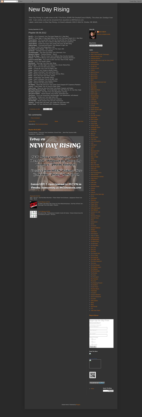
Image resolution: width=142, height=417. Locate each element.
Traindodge (94, 290)
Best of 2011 (94, 74)
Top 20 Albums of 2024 (44, 202)
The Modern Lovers (96, 267)
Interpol (93, 135)
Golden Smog (94, 125)
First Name (93, 330)
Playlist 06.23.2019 (35, 196)
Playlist (93, 190)
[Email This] (44, 109)
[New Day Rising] (95, 368)
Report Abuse (93, 315)
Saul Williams (94, 210)
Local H (93, 147)
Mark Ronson (94, 153)
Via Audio (93, 298)
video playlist (94, 300)
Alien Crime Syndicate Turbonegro (100, 54)
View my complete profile (103, 34)
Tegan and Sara (95, 237)
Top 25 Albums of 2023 (44, 211)
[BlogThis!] (46, 109)
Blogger (78, 404)
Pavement (93, 184)
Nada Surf (93, 168)
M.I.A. (92, 149)
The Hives (93, 263)
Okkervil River (94, 174)
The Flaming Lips (95, 253)
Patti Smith (93, 182)
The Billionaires (95, 239)
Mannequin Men (95, 151)
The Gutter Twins (95, 259)
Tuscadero (93, 292)
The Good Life (94, 257)
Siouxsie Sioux (95, 218)
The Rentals (94, 273)
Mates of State (94, 157)
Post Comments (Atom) (42, 124)
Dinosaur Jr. (94, 111)
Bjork (92, 80)
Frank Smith (94, 123)
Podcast (93, 192)
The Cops (93, 247)
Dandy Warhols (95, 107)
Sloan (92, 220)
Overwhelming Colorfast (97, 176)
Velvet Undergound (96, 296)
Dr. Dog (93, 113)
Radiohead (94, 198)
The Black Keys (95, 241)
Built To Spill (94, 94)
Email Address (94, 326)
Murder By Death (95, 166)
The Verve (93, 281)
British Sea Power (95, 90)
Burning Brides (95, 96)
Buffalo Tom (94, 92)
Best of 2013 (94, 76)
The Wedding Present (96, 283)
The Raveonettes (95, 271)
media (92, 159)
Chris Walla (94, 101)
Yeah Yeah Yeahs (95, 310)
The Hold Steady (95, 265)
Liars (92, 143)
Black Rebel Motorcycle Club (98, 82)
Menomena (94, 160)
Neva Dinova (94, 170)
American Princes (95, 58)
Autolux (93, 70)
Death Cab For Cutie (96, 109)
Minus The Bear (95, 164)
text (94, 342)
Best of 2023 (94, 78)
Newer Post (32, 121)
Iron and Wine (94, 137)
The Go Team (94, 255)
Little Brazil (94, 145)
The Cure (93, 249)
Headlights (94, 129)
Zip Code (92, 333)
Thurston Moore (95, 289)
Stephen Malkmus (95, 227)
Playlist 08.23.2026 (34, 129)
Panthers (93, 180)
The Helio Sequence (96, 261)
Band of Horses (95, 72)
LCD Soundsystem (96, 141)
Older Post (80, 121)
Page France (94, 178)
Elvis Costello (94, 119)
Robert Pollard (94, 202)
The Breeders (94, 243)
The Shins (93, 275)
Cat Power (93, 99)
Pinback (93, 188)
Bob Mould (94, 86)
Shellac (93, 214)
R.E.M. (92, 196)
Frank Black (94, 121)
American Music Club (96, 56)
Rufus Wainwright (95, 208)
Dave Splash (102, 31)
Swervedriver (94, 233)
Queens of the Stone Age (97, 194)
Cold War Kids (94, 103)
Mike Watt (93, 162)
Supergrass (94, 231)
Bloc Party (93, 84)
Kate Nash (93, 139)
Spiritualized (94, 222)
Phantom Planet (95, 186)
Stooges (93, 229)
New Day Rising (48, 9)
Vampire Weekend (95, 294)
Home (56, 121)
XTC (92, 308)
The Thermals (94, 279)
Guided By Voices (95, 127)
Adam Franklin (94, 52)
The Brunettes (94, 245)
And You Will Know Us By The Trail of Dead (102, 60)
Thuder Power (94, 286)
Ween (92, 302)
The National (94, 269)
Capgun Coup (94, 98)
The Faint (93, 251)
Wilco (92, 304)
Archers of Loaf (95, 68)
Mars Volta (93, 155)
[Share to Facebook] (50, 109)
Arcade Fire (94, 66)
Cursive (93, 105)
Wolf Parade (94, 306)
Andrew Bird (94, 62)
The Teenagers (95, 277)
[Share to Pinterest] (51, 109)
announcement (95, 64)
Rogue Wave (94, 204)
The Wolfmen (94, 285)
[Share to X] (48, 109)
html (94, 339)
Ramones (93, 200)
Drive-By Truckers (95, 115)
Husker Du (93, 131)
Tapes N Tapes (95, 235)
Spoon (92, 224)
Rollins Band (94, 206)
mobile (95, 344)
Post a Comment (35, 118)
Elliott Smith (94, 117)
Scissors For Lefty (95, 212)
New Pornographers (96, 172)
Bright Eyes (94, 88)
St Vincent (93, 225)
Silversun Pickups (95, 216)
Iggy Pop (93, 133)
